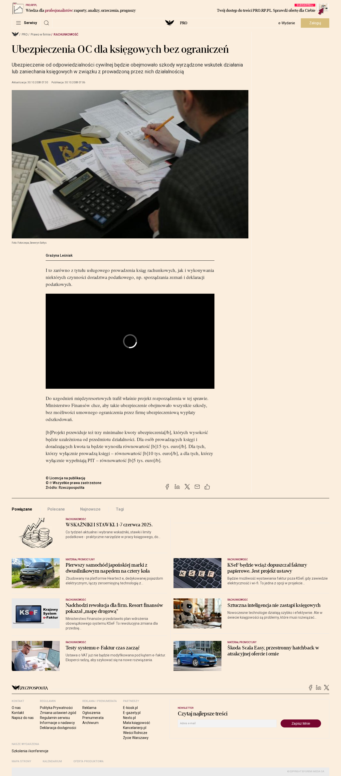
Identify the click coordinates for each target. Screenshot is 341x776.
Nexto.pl (129, 718)
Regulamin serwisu (55, 718)
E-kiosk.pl (130, 708)
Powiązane (22, 509)
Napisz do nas (23, 718)
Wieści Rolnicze (135, 733)
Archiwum (90, 723)
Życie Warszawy (136, 738)
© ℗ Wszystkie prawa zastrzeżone (73, 483)
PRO (183, 23)
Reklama (89, 708)
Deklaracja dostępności (58, 728)
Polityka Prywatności (56, 708)
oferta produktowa (88, 761)
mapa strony (21, 761)
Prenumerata (93, 718)
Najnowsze (90, 509)
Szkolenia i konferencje (30, 751)
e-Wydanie (286, 23)
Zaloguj (315, 23)
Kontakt (18, 713)
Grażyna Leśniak (59, 255)
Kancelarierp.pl (134, 728)
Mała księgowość (136, 723)
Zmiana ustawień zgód (58, 713)
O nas (16, 708)
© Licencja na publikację (66, 478)
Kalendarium (52, 761)
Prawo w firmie (41, 34)
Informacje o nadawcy (57, 723)
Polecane (56, 509)
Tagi (120, 509)
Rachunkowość (66, 34)
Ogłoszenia (91, 713)
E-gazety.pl (132, 713)
